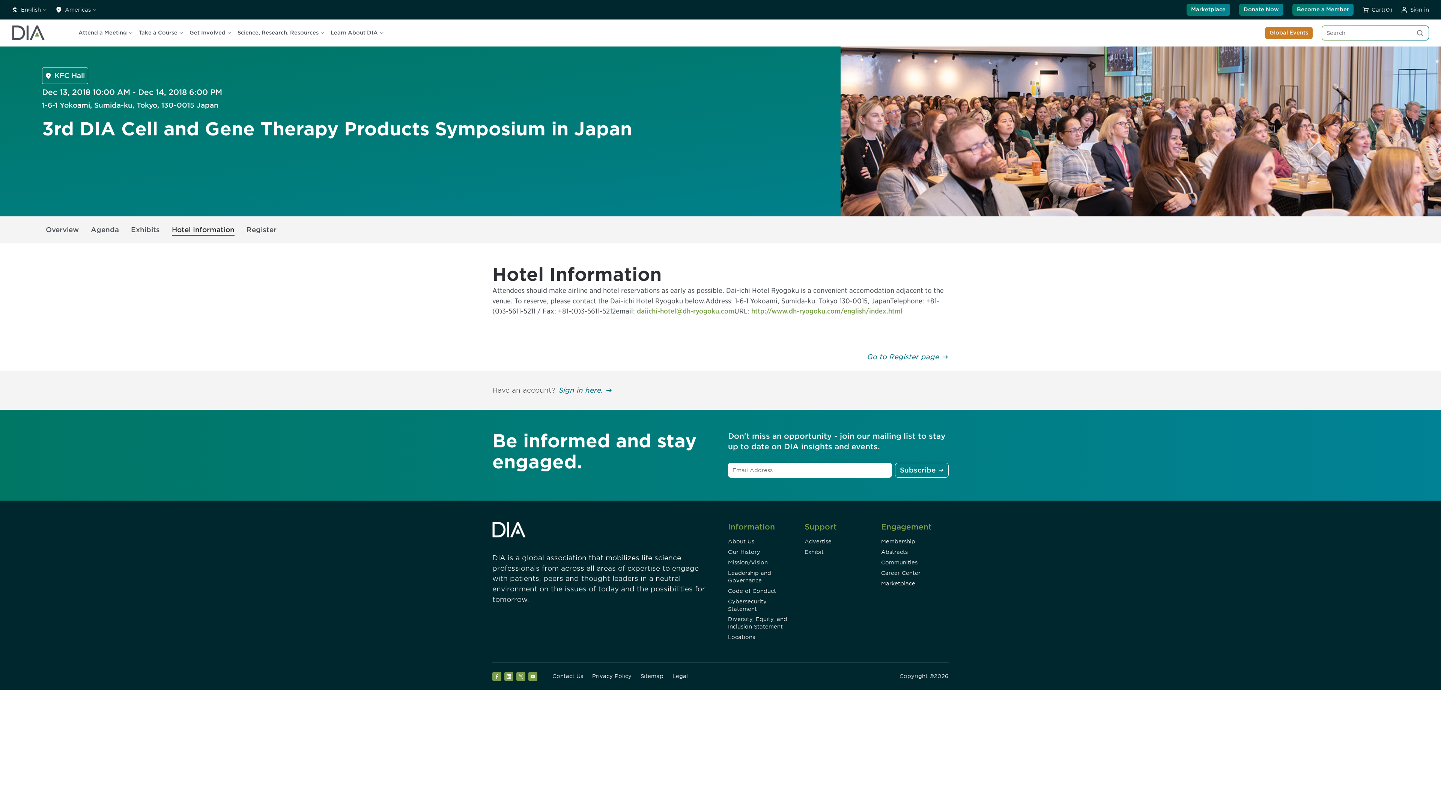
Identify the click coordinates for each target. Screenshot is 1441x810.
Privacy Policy (612, 676)
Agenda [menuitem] (105, 230)
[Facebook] (496, 676)
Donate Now (1261, 9)
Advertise (818, 541)
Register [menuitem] (262, 230)
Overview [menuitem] (62, 230)
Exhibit (814, 552)
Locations (741, 637)
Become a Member (1323, 9)
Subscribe (918, 470)
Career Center (901, 573)
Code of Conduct (752, 591)
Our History (744, 552)
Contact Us (567, 676)
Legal (680, 676)
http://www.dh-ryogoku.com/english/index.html (827, 311)
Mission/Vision (748, 563)
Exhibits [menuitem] (145, 230)
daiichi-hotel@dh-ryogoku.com (685, 311)
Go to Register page (903, 357)
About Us (741, 541)
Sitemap (652, 676)
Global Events (1289, 33)
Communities (899, 563)
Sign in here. (581, 390)
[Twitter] (520, 676)
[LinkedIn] (508, 676)
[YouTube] (532, 676)
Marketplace (1208, 9)
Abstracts (894, 552)
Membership (898, 541)
